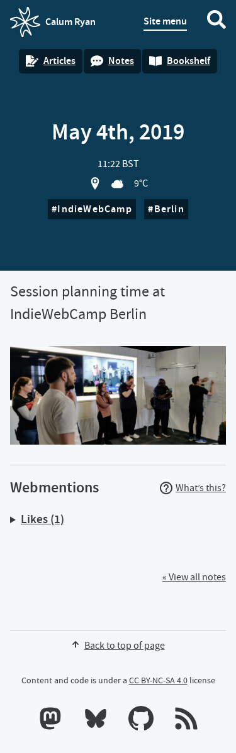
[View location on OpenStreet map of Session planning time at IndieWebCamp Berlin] (95, 183)
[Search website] (216, 22)
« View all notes (194, 577)
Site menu (165, 21)
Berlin (169, 208)
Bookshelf (188, 60)
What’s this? (201, 488)
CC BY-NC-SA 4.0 (158, 680)
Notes (121, 60)
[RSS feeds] (186, 721)
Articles (59, 60)
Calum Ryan (53, 25)
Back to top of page (124, 645)
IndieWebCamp (94, 208)
